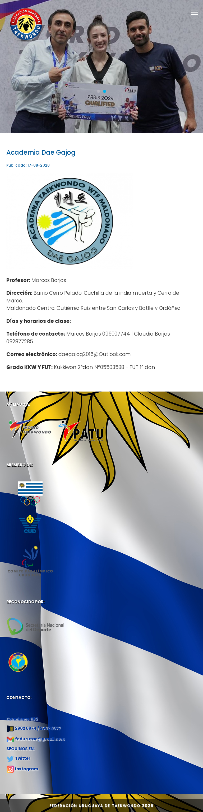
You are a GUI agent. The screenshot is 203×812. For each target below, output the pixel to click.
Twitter (22, 758)
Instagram (26, 769)
